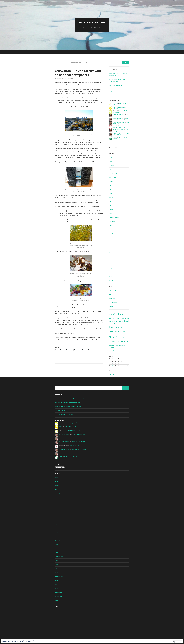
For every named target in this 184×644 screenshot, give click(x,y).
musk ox (111, 229)
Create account (112, 290)
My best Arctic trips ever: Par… (120, 119)
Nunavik (111, 241)
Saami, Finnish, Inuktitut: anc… (121, 122)
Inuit (110, 205)
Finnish (110, 193)
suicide (110, 268)
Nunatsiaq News (113, 237)
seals (110, 264)
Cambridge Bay (113, 173)
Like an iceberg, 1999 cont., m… (120, 126)
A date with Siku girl (92, 22)
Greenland (111, 197)
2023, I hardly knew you (114, 91)
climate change (112, 177)
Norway (111, 233)
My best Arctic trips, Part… (120, 115)
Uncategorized (112, 276)
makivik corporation (114, 217)
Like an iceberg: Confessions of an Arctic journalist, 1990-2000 (70, 398)
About (64, 52)
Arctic (110, 161)
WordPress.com (113, 306)
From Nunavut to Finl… (118, 114)
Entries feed (112, 298)
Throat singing (112, 272)
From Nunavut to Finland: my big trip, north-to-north (67, 402)
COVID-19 (111, 181)
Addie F (115, 137)
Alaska (110, 157)
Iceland (110, 201)
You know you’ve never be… (71, 456)
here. (58, 342)
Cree (110, 185)
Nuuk (110, 249)
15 (112, 365)
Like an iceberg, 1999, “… (121, 134)
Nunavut (111, 245)
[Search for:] (119, 62)
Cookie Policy (28, 641)
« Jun (110, 374)
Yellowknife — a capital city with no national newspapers (78, 73)
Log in (110, 294)
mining (110, 225)
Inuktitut (111, 209)
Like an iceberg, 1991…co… (70, 426)
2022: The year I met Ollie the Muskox (118, 95)
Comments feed (113, 302)
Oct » (113, 374)
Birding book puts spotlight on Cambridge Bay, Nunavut (68, 406)
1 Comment (71, 78)
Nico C (114, 107)
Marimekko (112, 221)
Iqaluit (110, 213)
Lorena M (115, 103)
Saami (110, 260)
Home (57, 52)
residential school (113, 257)
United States (112, 280)
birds (110, 169)
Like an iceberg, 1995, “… (71, 423)
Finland (110, 189)
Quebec (111, 252)
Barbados (111, 165)
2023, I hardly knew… (118, 129)
